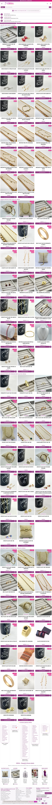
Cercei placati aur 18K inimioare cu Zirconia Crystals (8, 492)
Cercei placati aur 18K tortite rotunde (8, 119)
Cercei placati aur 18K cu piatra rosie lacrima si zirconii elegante (43, 492)
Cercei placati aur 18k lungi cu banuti (43, 666)
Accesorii (15, 768)
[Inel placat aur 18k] (8, 408)
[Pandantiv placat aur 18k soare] (8, 383)
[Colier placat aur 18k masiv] (26, 209)
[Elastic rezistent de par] (43, 631)
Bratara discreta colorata (26, 665)
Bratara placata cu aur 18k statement (26, 541)
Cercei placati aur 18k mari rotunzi (8, 219)
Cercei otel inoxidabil (8, 715)
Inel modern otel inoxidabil (43, 292)
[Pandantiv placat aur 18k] (26, 383)
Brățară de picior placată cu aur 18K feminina (9, 168)
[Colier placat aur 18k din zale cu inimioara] (26, 557)
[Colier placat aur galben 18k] (8, 258)
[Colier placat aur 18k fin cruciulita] (43, 332)
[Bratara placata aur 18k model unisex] (43, 258)
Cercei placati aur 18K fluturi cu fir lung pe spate (26, 94)
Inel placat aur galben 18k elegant (43, 393)
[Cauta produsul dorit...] (50, 7)
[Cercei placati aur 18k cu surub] (26, 482)
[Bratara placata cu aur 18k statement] (26, 531)
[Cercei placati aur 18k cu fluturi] (26, 307)
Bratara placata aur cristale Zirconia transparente (8, 244)
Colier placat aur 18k (26, 442)
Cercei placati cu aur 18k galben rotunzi (9, 467)
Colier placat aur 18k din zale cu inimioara (26, 568)
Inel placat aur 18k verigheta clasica (43, 244)
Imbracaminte (45, 768)
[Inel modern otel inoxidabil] (43, 283)
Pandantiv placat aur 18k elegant (8, 45)
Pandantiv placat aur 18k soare (9, 393)
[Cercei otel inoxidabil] (26, 705)
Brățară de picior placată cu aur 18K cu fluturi (9, 193)
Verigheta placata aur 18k (26, 292)
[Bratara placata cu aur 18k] (26, 108)
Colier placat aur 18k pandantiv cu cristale (43, 592)
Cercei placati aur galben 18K (43, 93)
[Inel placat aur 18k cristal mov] (43, 408)
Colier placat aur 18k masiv (26, 218)
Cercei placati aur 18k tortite (26, 466)
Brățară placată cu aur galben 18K (43, 119)
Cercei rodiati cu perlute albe (8, 68)
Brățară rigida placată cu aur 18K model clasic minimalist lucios (43, 318)
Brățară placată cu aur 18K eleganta (26, 168)
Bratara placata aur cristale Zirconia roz (8, 342)
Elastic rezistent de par (43, 641)
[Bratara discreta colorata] (26, 656)
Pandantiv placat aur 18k (26, 393)
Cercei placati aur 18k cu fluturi (26, 317)
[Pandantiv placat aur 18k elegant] (8, 34)
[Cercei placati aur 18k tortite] (26, 457)
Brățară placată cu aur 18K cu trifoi (43, 168)
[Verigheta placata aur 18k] (26, 283)
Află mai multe (31, 801)
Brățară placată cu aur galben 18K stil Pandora (26, 119)
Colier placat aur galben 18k (9, 267)
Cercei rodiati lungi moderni (9, 93)
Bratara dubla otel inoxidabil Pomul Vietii (8, 143)
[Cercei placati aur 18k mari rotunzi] (8, 209)
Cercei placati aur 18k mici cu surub (8, 367)
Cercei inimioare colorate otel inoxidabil (26, 45)
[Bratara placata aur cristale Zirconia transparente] (8, 233)
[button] (8, 49)
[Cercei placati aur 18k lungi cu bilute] (8, 307)
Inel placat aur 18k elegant (8, 417)
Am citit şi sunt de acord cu (42, 795)
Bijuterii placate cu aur (5, 768)
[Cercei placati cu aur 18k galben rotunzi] (8, 457)
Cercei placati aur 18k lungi (8, 665)
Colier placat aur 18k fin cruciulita (43, 342)
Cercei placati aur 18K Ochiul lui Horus (43, 69)
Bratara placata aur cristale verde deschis (26, 342)
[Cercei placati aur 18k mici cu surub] (8, 357)
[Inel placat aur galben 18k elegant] (43, 383)
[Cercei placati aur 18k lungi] (8, 656)
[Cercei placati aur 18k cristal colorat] (8, 283)
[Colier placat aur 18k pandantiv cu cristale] (43, 582)
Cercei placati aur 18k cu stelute (26, 243)
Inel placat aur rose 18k (43, 218)
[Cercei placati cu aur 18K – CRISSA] (26, 34)
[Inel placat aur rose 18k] (43, 209)
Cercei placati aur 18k (26, 516)
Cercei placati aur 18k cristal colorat (8, 293)
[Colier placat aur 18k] (26, 432)
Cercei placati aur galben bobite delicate (26, 268)
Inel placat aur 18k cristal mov (43, 417)
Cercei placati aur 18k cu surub (26, 491)
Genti (25, 768)
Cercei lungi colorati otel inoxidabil (43, 45)
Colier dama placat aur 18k (43, 442)
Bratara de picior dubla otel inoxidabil (43, 143)
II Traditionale (35, 768)
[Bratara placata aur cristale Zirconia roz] (8, 332)
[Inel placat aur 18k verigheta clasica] (43, 233)
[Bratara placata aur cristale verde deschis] (26, 332)
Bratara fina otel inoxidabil (26, 142)
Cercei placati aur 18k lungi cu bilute (8, 318)
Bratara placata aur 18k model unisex (43, 268)
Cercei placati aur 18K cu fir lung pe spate (26, 69)
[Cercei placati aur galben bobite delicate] (26, 258)
